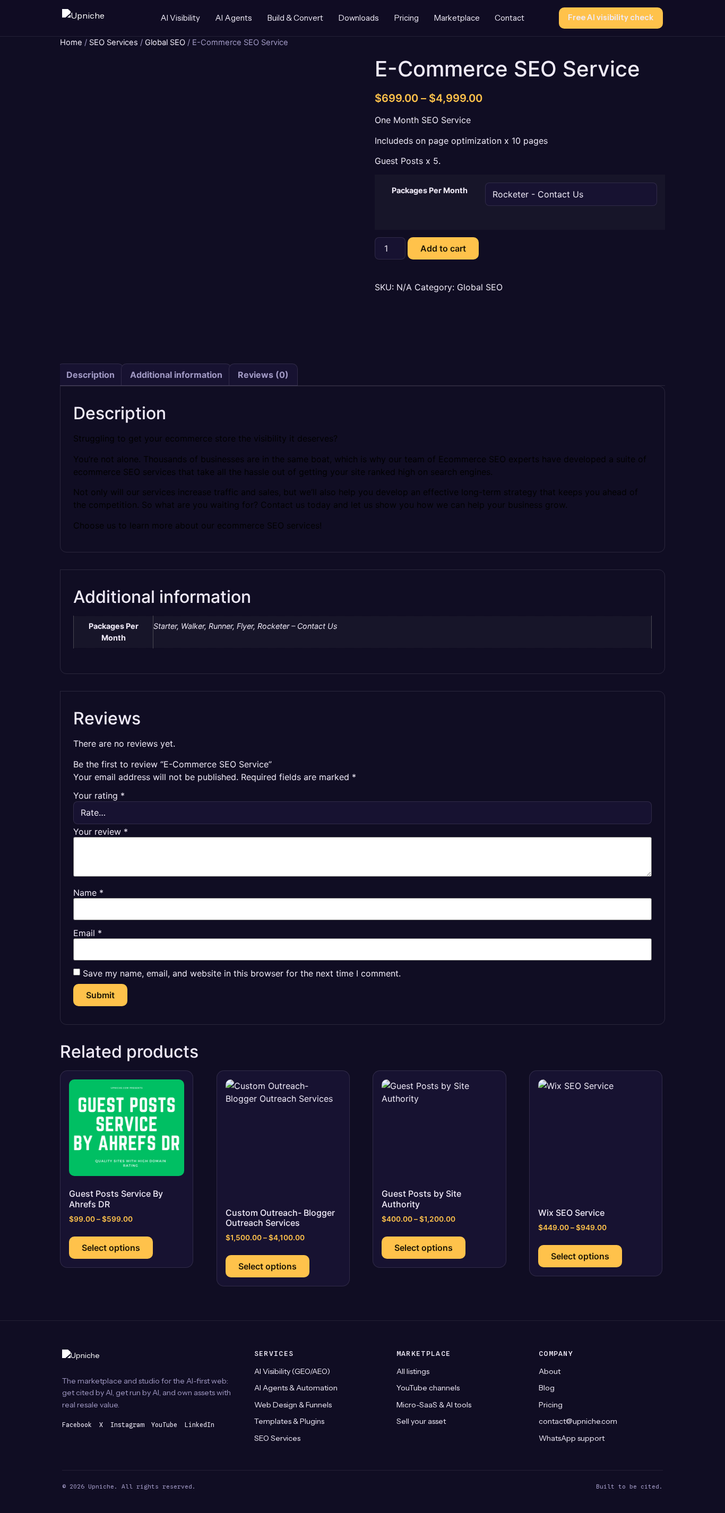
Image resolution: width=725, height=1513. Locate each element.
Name (88, 892)
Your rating (99, 795)
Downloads (359, 18)
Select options (111, 1247)
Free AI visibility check (610, 17)
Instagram (127, 1425)
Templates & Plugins (289, 1421)
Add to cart (443, 248)
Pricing (406, 18)
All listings (412, 1371)
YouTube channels (428, 1388)
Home (71, 42)
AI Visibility (180, 18)
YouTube (164, 1425)
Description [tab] (90, 374)
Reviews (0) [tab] (263, 374)
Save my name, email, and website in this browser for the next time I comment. (242, 973)
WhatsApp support (572, 1438)
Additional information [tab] (176, 374)
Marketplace (457, 18)
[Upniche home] (94, 18)
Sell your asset (421, 1421)
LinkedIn (199, 1425)
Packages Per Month (430, 190)
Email (87, 933)
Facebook (77, 1425)
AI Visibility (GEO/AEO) (292, 1371)
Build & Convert (295, 18)
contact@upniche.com (578, 1421)
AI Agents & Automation (296, 1388)
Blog (547, 1388)
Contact (509, 18)
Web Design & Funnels (293, 1405)
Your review (100, 831)
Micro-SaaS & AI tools (433, 1405)
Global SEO (165, 42)
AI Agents (233, 18)
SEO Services (113, 42)
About (549, 1371)
